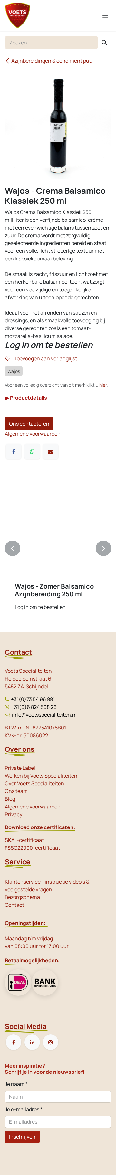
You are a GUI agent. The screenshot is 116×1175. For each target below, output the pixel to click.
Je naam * (16, 1084)
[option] (58, 548)
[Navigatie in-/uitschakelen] (105, 15)
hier (103, 385)
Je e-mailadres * (24, 1109)
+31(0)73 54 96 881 (33, 699)
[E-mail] (50, 451)
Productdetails (26, 397)
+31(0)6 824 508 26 (34, 706)
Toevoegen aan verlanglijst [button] (45, 358)
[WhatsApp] (32, 451)
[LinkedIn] (32, 1042)
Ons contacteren (29, 423)
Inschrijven (22, 1136)
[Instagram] (50, 1042)
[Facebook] (13, 451)
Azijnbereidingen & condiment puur (52, 60)
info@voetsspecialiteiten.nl (44, 714)
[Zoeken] (104, 42)
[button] (12, 548)
